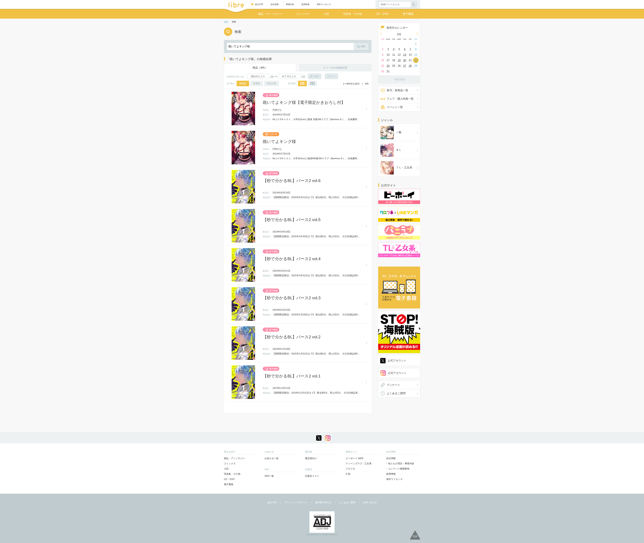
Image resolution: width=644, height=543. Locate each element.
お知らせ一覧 (271, 458)
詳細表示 (302, 83)
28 (410, 65)
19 (399, 60)
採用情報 (305, 4)
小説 (326, 13)
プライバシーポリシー (296, 502)
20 (404, 60)
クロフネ (350, 468)
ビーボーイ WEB (354, 458)
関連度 (242, 83)
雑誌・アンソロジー (270, 13)
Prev (380, 33)
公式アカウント (397, 360)
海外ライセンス (324, 4)
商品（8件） (260, 67)
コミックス (303, 13)
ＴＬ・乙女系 (404, 167)
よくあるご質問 (396, 393)
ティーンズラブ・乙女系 (358, 463)
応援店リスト (312, 476)
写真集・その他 (352, 13)
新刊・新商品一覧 (397, 90)
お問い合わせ (370, 502)
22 (415, 60)
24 (388, 65)
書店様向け (311, 458)
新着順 (256, 83)
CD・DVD (382, 13)
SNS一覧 (269, 476)
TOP (226, 22)
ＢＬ (398, 149)
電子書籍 (408, 13)
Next (417, 33)
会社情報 (275, 4)
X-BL (348, 474)
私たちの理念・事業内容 (401, 463)
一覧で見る (399, 79)
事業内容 (290, 4)
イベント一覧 (395, 107)
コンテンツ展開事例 (398, 468)
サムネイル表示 (312, 83)
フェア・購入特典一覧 (400, 98)
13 (404, 54)
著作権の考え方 (323, 502)
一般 (398, 132)
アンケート (393, 384)
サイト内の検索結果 (335, 67)
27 (404, 65)
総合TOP (259, 4)
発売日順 (271, 83)
